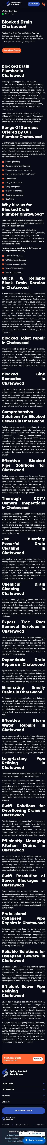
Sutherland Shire (13, 1141)
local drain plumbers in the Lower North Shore (20, 776)
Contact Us (37, 1059)
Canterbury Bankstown (12, 1138)
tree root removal (34, 646)
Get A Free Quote (11, 50)
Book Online (33, 4)
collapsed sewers (26, 972)
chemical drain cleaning (28, 602)
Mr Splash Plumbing (13, 1135)
